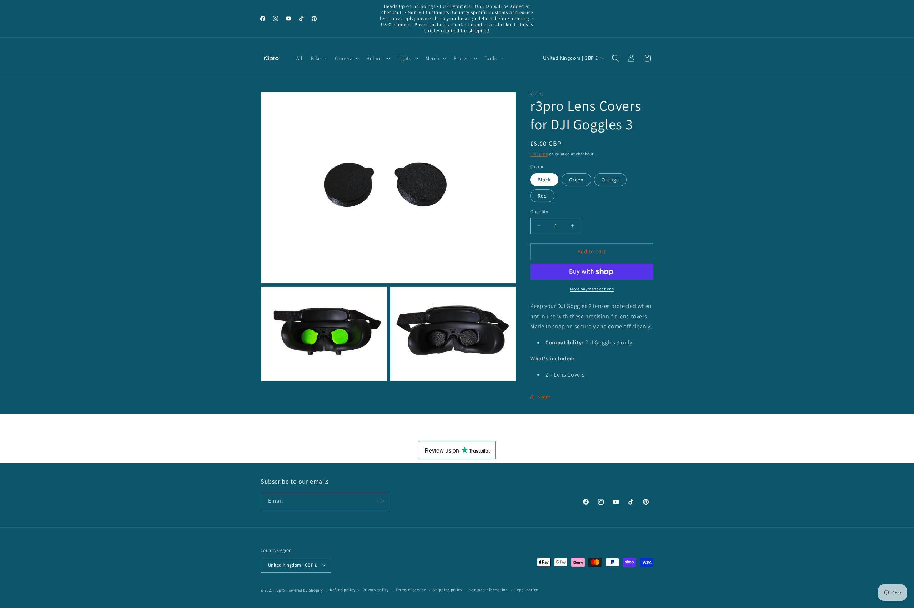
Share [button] (544, 396)
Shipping (539, 153)
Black (544, 179)
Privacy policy (375, 589)
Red (542, 196)
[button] (318, 58)
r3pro (280, 590)
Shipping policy (447, 589)
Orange (610, 179)
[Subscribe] (381, 501)
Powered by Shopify (304, 590)
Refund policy (342, 589)
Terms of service (411, 589)
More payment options (592, 288)
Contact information (488, 589)
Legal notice (526, 589)
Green (576, 179)
